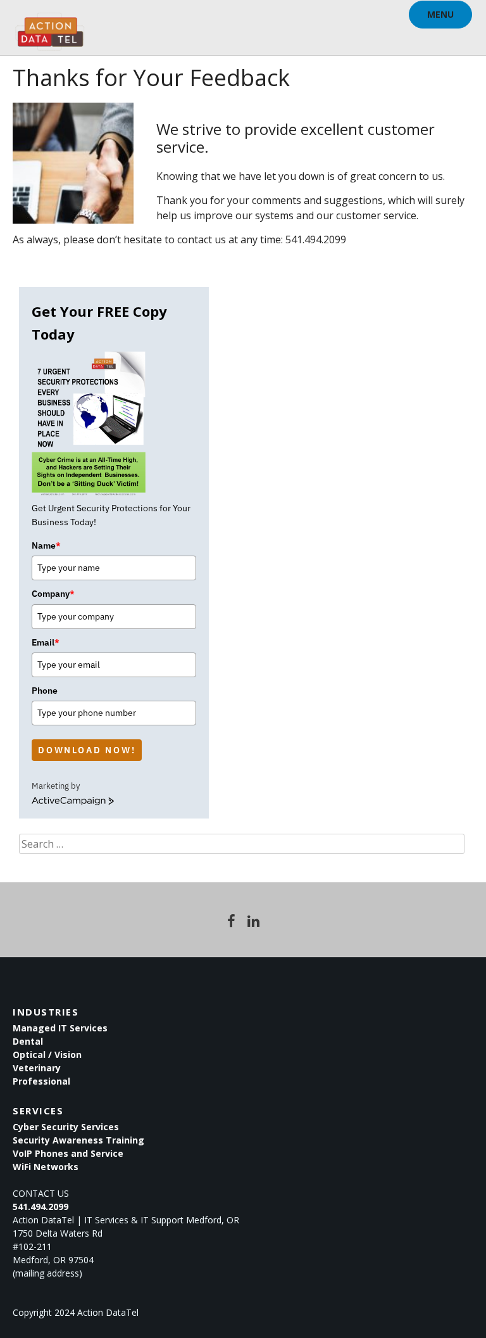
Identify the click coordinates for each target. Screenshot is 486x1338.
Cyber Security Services (66, 1127)
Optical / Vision (47, 1054)
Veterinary (37, 1068)
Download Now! (86, 750)
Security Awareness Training (78, 1140)
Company (53, 593)
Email (45, 642)
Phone (45, 690)
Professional (41, 1081)
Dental (28, 1041)
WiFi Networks (45, 1167)
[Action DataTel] (50, 25)
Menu (440, 14)
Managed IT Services (60, 1028)
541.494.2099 (40, 1207)
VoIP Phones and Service (68, 1153)
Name (46, 545)
